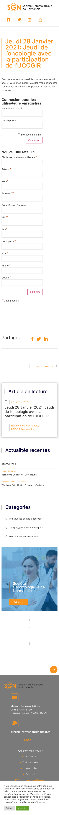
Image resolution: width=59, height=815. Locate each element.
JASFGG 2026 (9, 464)
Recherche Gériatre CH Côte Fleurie (19, 474)
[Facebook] (8, 19)
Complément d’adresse (14, 205)
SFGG (4, 461)
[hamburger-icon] (49, 21)
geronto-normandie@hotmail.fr (30, 731)
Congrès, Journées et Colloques (15, 482)
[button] (40, 20)
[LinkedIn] (29, 19)
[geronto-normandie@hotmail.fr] (14, 723)
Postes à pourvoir (9, 471)
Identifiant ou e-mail (12, 108)
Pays (5, 253)
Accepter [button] (22, 808)
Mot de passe (9, 120)
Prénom (6, 169)
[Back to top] (53, 669)
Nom (5, 181)
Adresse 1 (8, 193)
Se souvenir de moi (31, 134)
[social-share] (32, 339)
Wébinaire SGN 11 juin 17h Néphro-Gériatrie (23, 485)
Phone (6, 265)
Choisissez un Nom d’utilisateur (19, 157)
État (4, 229)
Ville (5, 217)
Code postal (9, 241)
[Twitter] (19, 19)
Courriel (6, 277)
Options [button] (9, 808)
